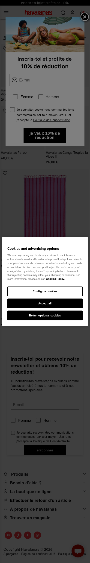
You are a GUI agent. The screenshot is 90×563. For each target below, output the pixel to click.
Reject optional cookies (45, 315)
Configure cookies (45, 291)
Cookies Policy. (55, 279)
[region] (45, 281)
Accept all (45, 303)
